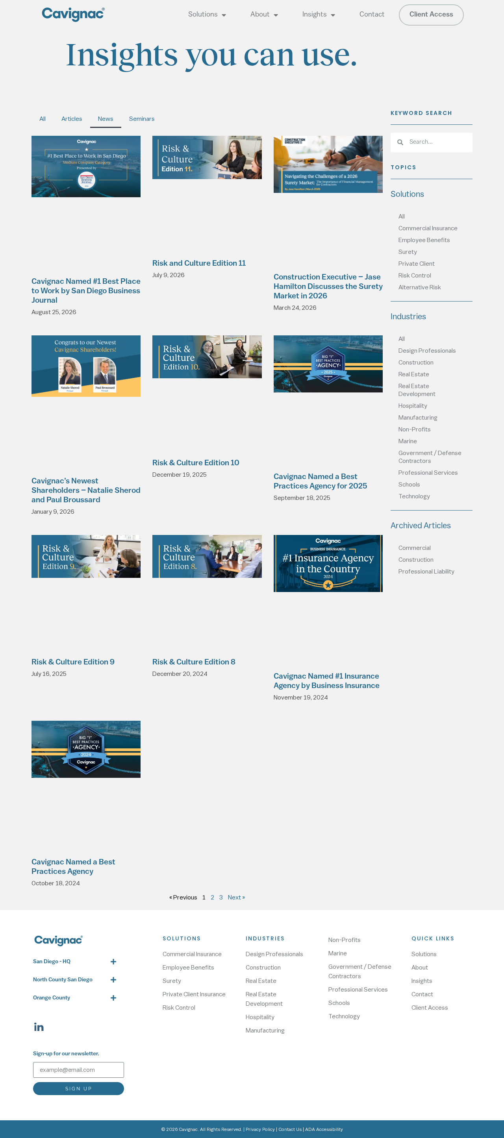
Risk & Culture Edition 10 (195, 463)
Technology (414, 496)
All (42, 119)
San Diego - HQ (51, 962)
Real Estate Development (416, 390)
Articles (71, 119)
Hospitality (412, 406)
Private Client (416, 264)
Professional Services (428, 473)
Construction (416, 362)
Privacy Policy (260, 1129)
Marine (407, 441)
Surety (407, 252)
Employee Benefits (424, 240)
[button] (74, 962)
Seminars (142, 119)
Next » (236, 897)
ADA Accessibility (324, 1129)
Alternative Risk (419, 287)
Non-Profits (414, 429)
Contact (372, 15)
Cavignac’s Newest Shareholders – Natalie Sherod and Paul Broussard (86, 490)
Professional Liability (426, 571)
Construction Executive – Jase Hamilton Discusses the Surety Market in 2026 (328, 287)
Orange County (51, 998)
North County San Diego (63, 980)
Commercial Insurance (428, 228)
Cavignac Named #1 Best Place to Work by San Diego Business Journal (86, 291)
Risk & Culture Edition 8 (193, 662)
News (105, 119)
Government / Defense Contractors (429, 457)
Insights (314, 15)
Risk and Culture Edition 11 (199, 264)
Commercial (414, 548)
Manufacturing (417, 417)
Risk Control (414, 275)
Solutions (203, 15)
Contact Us (290, 1129)
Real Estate (413, 374)
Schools (409, 484)
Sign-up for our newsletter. (66, 1054)
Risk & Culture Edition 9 (73, 662)
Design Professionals (427, 351)
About (260, 15)
